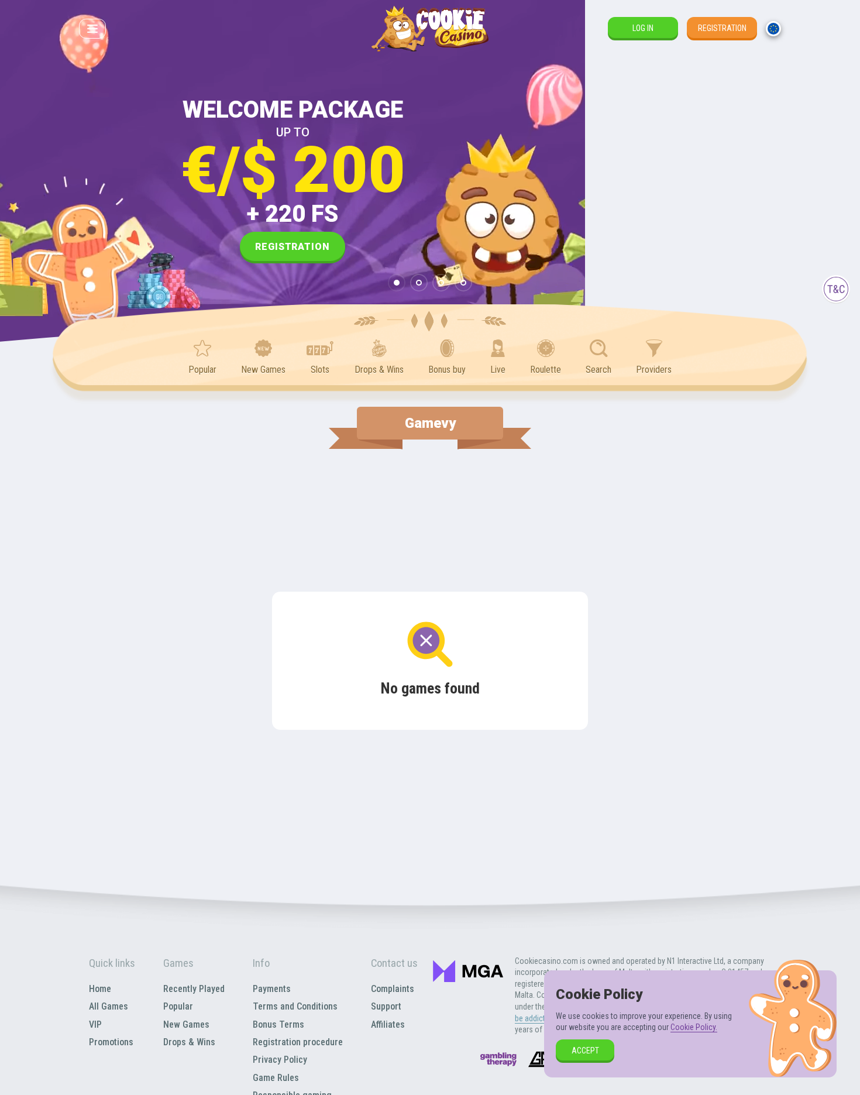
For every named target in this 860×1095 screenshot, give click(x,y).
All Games (108, 1006)
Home (100, 988)
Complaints (392, 988)
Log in (642, 28)
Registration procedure (298, 1042)
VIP (95, 1024)
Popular (178, 1006)
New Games (186, 1024)
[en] (773, 28)
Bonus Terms (278, 1024)
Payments (272, 988)
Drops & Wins (189, 1042)
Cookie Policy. (693, 1027)
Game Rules (276, 1077)
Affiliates (388, 1024)
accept (585, 1050)
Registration (722, 28)
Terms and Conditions (295, 1006)
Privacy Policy (280, 1059)
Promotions (111, 1042)
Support (386, 1006)
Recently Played (194, 988)
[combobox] (773, 28)
